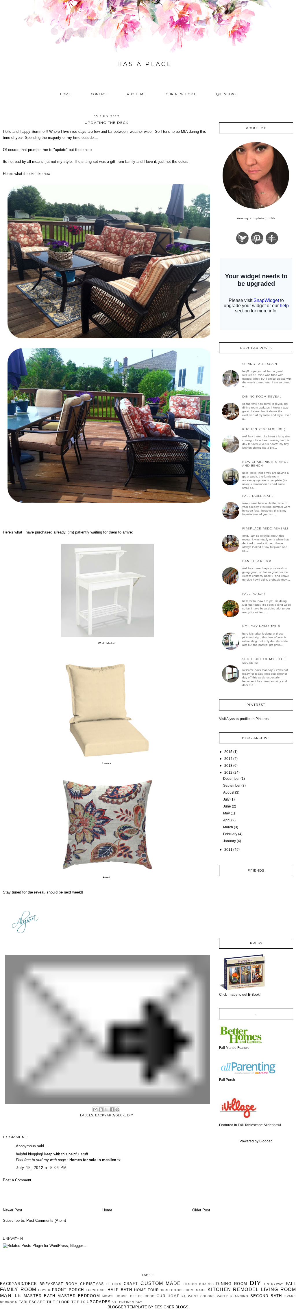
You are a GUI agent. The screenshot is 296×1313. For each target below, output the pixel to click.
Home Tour (146, 1290)
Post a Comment (17, 1180)
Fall (291, 1284)
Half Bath (120, 1290)
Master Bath (40, 1296)
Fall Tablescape (258, 496)
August (228, 792)
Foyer (44, 1290)
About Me (136, 94)
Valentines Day (127, 1302)
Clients (113, 1284)
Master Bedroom (79, 1296)
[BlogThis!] (101, 1109)
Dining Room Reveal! (262, 396)
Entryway (273, 1284)
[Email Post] (108, 1029)
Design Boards (199, 1284)
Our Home (168, 1296)
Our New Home (181, 94)
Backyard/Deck (110, 1115)
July (226, 799)
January (229, 841)
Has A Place (144, 64)
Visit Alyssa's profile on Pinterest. (244, 719)
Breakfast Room (59, 1284)
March (228, 827)
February (230, 834)
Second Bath (266, 1296)
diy (130, 1115)
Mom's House (115, 1296)
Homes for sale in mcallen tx (95, 1160)
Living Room (278, 1289)
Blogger (265, 1141)
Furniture (96, 1290)
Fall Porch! (253, 594)
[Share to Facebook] (112, 1109)
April (226, 820)
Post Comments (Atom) (46, 1220)
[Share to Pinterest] (117, 1109)
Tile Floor (58, 1302)
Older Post (201, 1210)
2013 (228, 766)
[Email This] (95, 1109)
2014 (228, 759)
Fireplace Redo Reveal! (265, 528)
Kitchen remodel (233, 1289)
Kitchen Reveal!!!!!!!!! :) (264, 429)
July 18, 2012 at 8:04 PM (41, 1167)
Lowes (106, 763)
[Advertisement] (37, 1194)
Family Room (18, 1289)
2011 (228, 850)
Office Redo (142, 1296)
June (227, 806)
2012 (228, 773)
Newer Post (12, 1210)
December (231, 779)
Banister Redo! (256, 561)
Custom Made (160, 1283)
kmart (106, 877)
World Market (106, 643)
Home (65, 94)
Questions (226, 94)
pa (184, 1296)
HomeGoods (172, 1290)
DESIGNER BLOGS (171, 1307)
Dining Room (231, 1284)
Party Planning (232, 1296)
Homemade (196, 1290)
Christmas (92, 1284)
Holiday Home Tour (261, 626)
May (226, 813)
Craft (131, 1284)
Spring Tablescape (260, 364)
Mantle (10, 1295)
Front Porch (68, 1290)
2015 (228, 752)
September (231, 786)
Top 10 (78, 1302)
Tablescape (32, 1302)
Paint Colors (201, 1296)
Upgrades (99, 1302)
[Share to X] (106, 1109)
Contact (99, 94)
